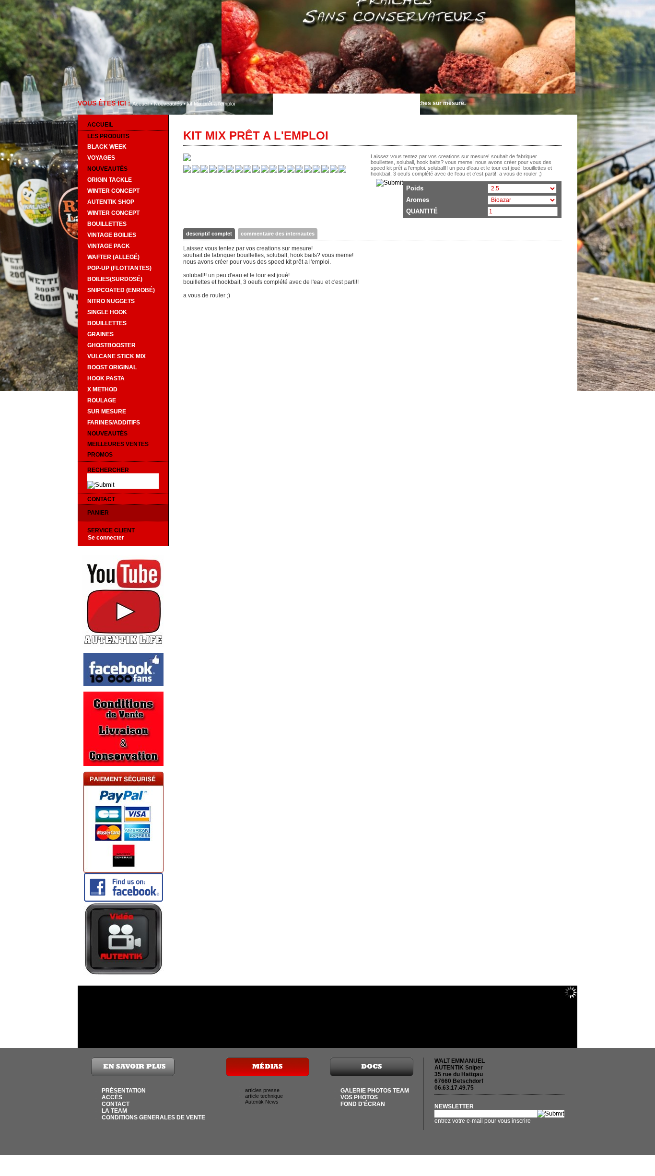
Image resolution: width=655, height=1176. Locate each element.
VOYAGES (101, 157)
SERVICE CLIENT (111, 530)
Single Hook (107, 312)
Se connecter (106, 537)
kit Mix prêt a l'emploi (211, 103)
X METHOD (102, 389)
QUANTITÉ (422, 211)
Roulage (101, 400)
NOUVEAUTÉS (107, 433)
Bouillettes (107, 224)
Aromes (417, 199)
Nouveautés (168, 103)
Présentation (124, 1090)
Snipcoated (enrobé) (121, 290)
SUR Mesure (106, 411)
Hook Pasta (106, 378)
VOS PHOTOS (359, 1097)
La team (114, 1110)
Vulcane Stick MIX (116, 356)
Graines (100, 334)
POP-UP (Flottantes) (119, 268)
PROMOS (100, 454)
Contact (115, 1104)
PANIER (98, 512)
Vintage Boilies (111, 235)
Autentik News (262, 1102)
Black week (107, 146)
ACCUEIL (100, 124)
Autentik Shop (110, 202)
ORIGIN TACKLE (109, 179)
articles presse (262, 1090)
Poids (414, 188)
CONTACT (101, 499)
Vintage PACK (108, 246)
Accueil (140, 103)
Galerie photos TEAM (374, 1090)
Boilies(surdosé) (114, 279)
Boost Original (112, 367)
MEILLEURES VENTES (118, 444)
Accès (112, 1097)
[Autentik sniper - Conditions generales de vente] (123, 764)
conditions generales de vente (153, 1117)
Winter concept (113, 191)
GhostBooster (111, 345)
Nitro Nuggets (111, 301)
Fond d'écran (362, 1104)
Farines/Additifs (113, 422)
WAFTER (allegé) (113, 257)
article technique (264, 1096)
